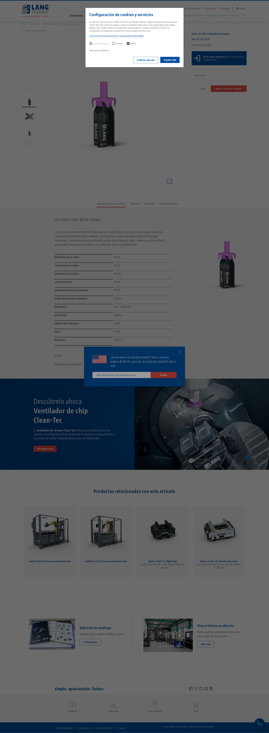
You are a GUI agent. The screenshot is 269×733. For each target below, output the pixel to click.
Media (133, 43)
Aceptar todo (170, 59)
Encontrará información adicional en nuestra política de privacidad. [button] (116, 36)
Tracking (119, 43)
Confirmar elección (145, 60)
